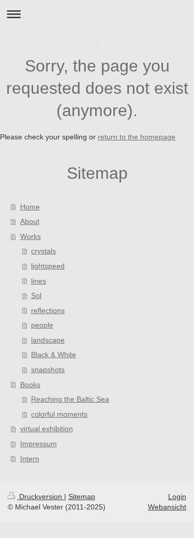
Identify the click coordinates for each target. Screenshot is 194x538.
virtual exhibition (46, 428)
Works (30, 236)
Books (30, 384)
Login (177, 496)
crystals (43, 251)
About (29, 221)
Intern (29, 459)
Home (30, 207)
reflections (48, 310)
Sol (36, 295)
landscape (48, 340)
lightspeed (48, 266)
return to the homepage (136, 137)
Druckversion (40, 496)
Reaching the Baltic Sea (70, 399)
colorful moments (59, 414)
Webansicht (167, 507)
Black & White (53, 354)
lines (38, 281)
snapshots (48, 369)
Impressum (38, 444)
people (42, 325)
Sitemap (81, 496)
